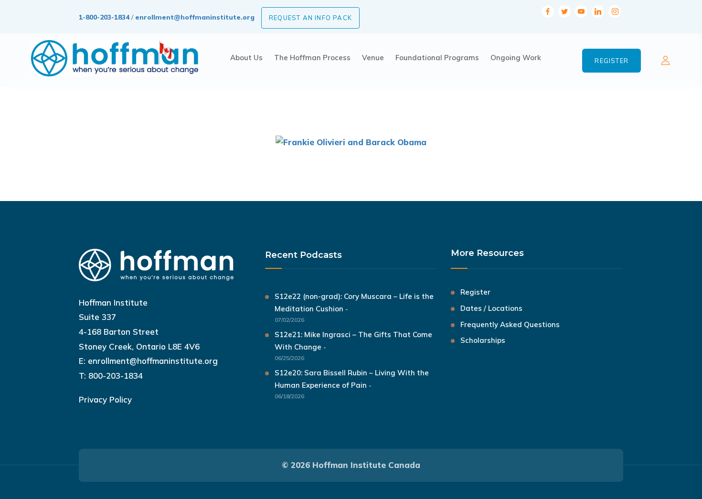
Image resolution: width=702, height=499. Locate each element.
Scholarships (482, 340)
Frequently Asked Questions (510, 324)
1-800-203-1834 (104, 17)
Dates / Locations (491, 308)
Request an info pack (310, 17)
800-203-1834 (115, 376)
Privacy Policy (105, 399)
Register (611, 60)
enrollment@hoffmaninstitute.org (195, 17)
